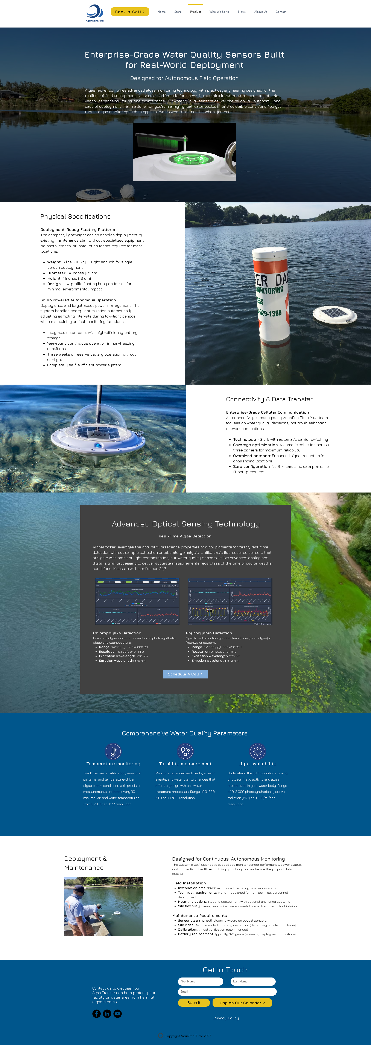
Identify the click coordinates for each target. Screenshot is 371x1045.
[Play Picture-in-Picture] (223, 175)
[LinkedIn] (107, 1014)
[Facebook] (96, 1014)
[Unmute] (146, 175)
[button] (219, 9)
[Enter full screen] (230, 175)
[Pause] (138, 175)
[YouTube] (117, 1014)
